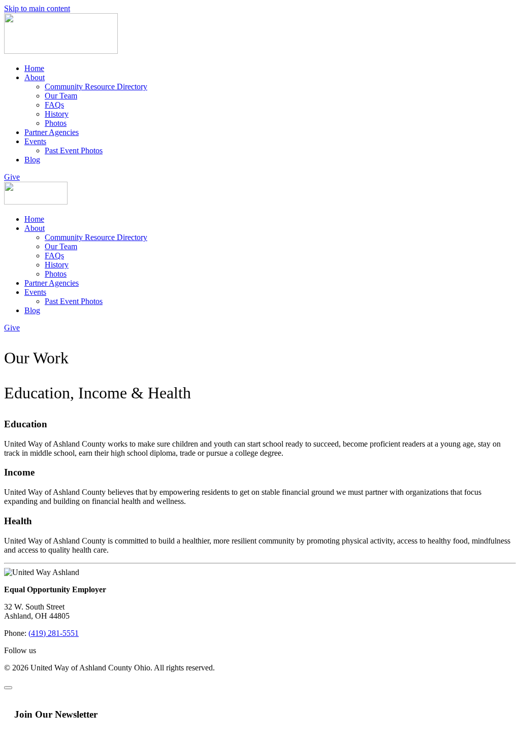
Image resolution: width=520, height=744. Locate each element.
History (57, 114)
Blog (32, 159)
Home (34, 68)
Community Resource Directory (96, 86)
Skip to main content (37, 8)
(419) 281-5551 (53, 633)
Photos (56, 123)
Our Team (61, 95)
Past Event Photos (74, 150)
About (34, 77)
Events (35, 141)
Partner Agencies (51, 132)
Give (12, 177)
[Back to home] (61, 51)
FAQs (54, 104)
